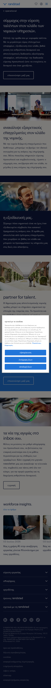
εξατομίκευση (25, 352)
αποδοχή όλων (25, 366)
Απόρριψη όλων (25, 359)
